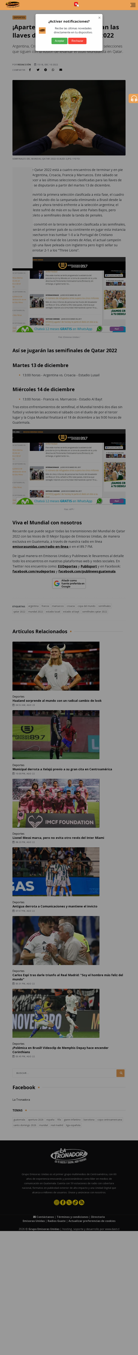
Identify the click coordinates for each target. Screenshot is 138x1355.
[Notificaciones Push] (76, 5)
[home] (13, 5)
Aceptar (59, 40)
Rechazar (77, 40)
